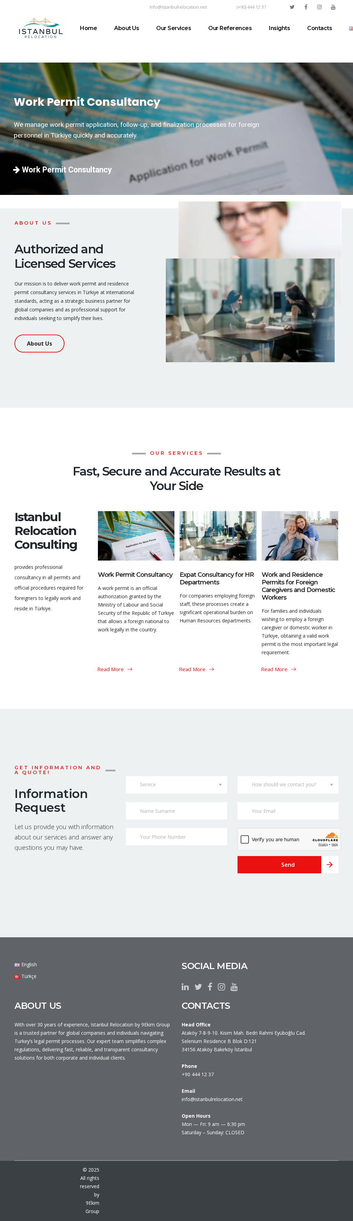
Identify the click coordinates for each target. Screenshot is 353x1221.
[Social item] (185, 987)
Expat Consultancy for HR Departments (217, 578)
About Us (126, 28)
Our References (230, 28)
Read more (111, 669)
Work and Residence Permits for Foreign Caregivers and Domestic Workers (298, 586)
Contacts (319, 28)
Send (288, 864)
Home (88, 28)
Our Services (173, 28)
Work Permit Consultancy (66, 170)
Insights (279, 28)
